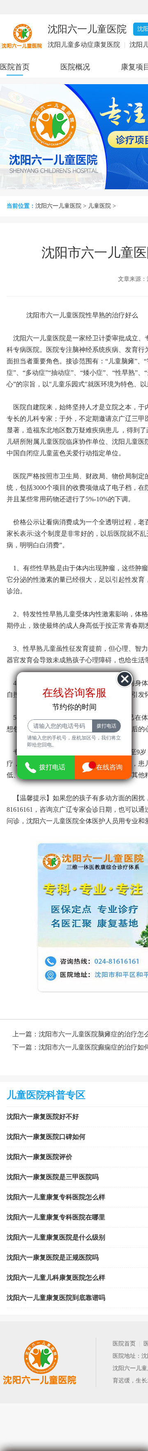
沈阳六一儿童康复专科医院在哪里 (56, 1217)
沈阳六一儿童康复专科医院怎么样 (56, 1197)
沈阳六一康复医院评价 (39, 1156)
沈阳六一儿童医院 (58, 206)
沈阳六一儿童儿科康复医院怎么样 (56, 1277)
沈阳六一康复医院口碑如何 (46, 1136)
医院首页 (15, 67)
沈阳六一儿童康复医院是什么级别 (56, 1237)
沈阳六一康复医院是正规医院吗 (53, 1257)
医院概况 (75, 67)
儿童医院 (99, 206)
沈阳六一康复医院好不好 (43, 1116)
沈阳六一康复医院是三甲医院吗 (53, 1176)
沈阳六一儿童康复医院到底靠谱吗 (56, 1297)
